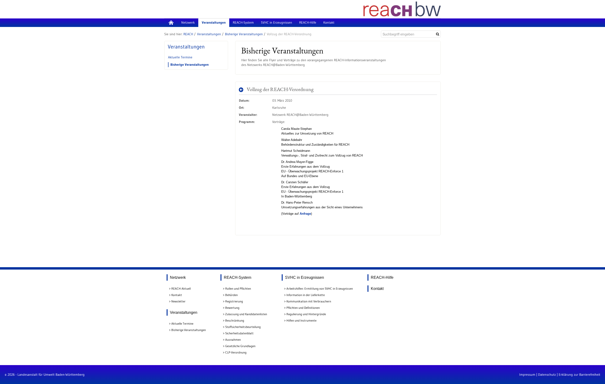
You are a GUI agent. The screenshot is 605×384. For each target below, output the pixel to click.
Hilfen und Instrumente (301, 320)
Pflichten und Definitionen (303, 308)
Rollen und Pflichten (238, 288)
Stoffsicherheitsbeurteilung (243, 327)
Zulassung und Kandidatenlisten (246, 314)
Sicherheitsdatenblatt (239, 333)
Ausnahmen (233, 339)
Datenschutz (547, 374)
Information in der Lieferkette (305, 295)
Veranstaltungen (209, 34)
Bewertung (232, 308)
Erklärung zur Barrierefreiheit (579, 374)
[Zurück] (242, 90)
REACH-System (237, 277)
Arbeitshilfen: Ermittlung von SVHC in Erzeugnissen (319, 288)
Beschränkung (234, 320)
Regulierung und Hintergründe (306, 314)
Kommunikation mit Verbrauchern (308, 301)
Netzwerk (178, 277)
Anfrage (305, 213)
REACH (188, 34)
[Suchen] (438, 34)
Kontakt (176, 295)
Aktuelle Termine (180, 57)
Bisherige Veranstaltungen (244, 34)
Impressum (527, 374)
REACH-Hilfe (382, 277)
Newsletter (178, 301)
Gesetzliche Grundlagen (240, 346)
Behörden (231, 295)
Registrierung (234, 301)
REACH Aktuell (181, 288)
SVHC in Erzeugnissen (304, 277)
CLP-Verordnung (235, 352)
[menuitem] (171, 22)
